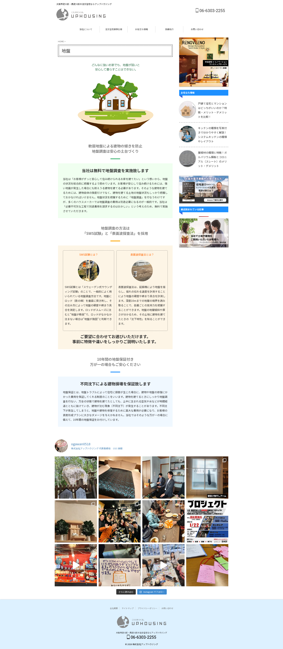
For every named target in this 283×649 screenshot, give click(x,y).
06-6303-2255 (211, 10)
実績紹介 (169, 29)
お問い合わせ (197, 29)
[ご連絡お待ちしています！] (207, 521)
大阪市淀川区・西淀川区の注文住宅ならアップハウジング (141, 632)
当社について (85, 29)
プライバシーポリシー (147, 608)
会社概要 (114, 608)
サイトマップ (128, 608)
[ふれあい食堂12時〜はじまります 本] (163, 521)
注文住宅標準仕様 (113, 29)
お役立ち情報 (141, 29)
